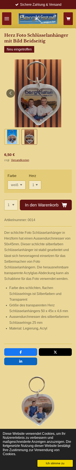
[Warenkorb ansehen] (68, 18)
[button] (12, 137)
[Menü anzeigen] (6, 18)
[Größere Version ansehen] (38, 401)
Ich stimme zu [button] (55, 463)
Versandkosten (20, 160)
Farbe (12, 176)
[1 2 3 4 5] (11, 205)
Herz (32, 176)
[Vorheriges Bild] (10, 93)
